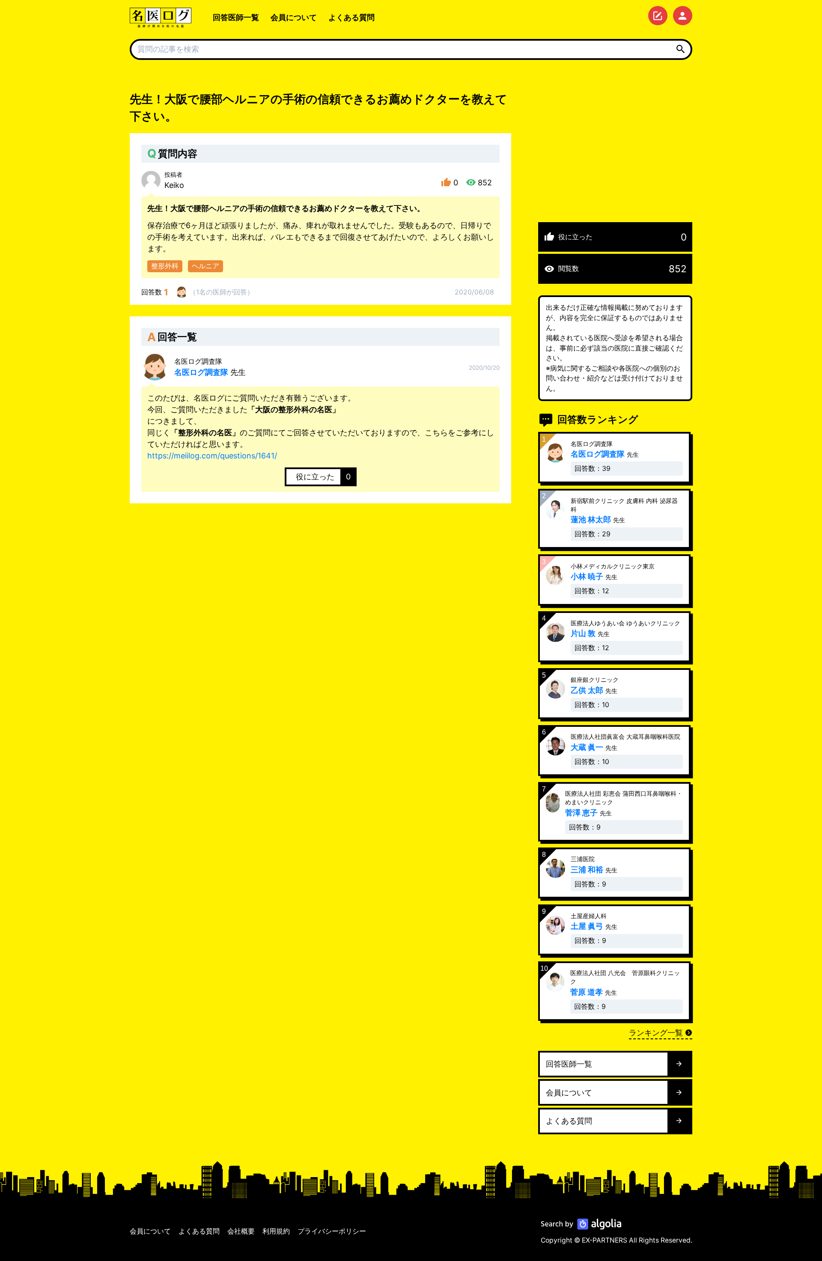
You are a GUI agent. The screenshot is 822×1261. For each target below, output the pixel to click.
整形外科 (165, 266)
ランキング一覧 (656, 1032)
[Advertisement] (615, 151)
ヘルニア (205, 266)
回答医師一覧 (236, 17)
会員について (294, 17)
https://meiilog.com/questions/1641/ (212, 455)
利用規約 (276, 1231)
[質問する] (657, 15)
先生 (210, 367)
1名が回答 (221, 292)
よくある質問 (351, 17)
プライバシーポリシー (332, 1231)
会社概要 (241, 1231)
